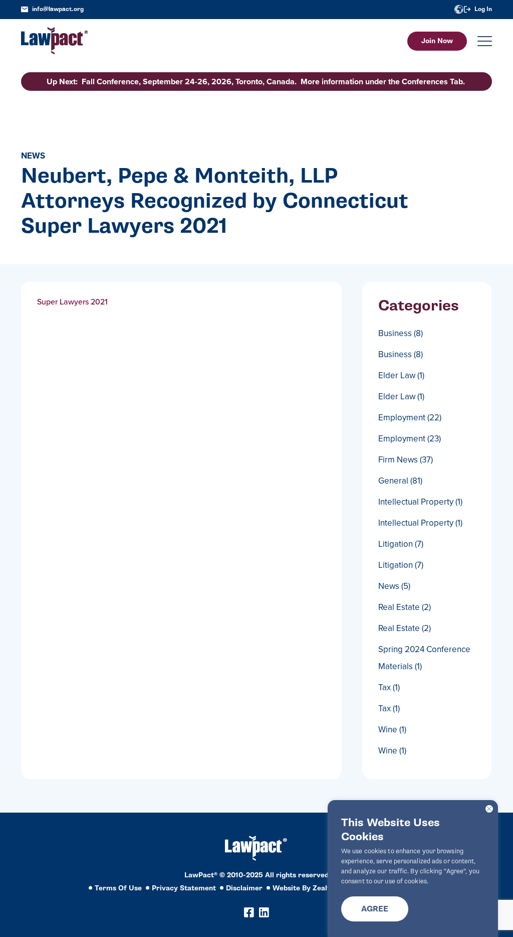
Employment (409, 417)
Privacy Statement (184, 888)
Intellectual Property (420, 502)
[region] (413, 868)
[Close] (489, 809)
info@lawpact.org (58, 9)
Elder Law (401, 375)
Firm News (405, 459)
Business (400, 333)
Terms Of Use (118, 888)
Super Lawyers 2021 (72, 301)
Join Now (437, 41)
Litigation (400, 544)
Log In (483, 9)
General (400, 481)
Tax (389, 687)
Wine (392, 729)
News (394, 586)
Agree (374, 909)
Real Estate (404, 607)
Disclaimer (244, 888)
